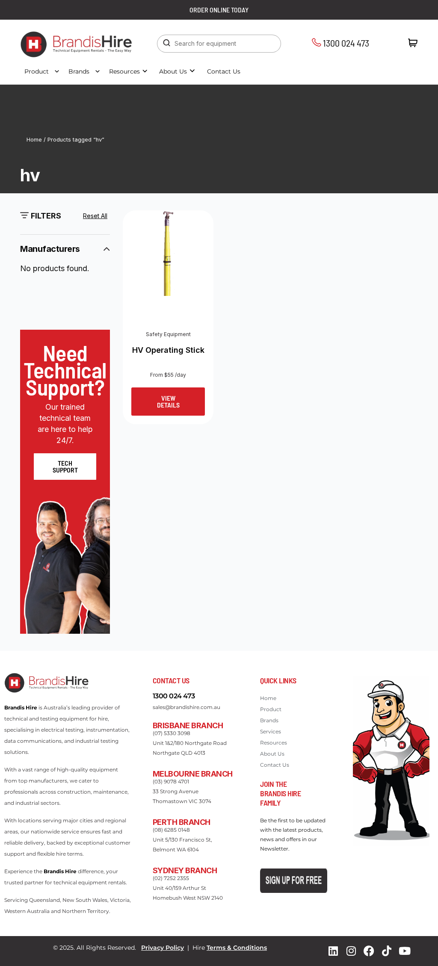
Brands (78, 71)
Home (34, 139)
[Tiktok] (386, 951)
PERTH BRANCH (181, 822)
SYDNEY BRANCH (185, 870)
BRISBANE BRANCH (188, 725)
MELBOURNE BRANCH (193, 773)
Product (36, 71)
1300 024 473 (345, 42)
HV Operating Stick (168, 350)
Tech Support (65, 466)
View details (168, 401)
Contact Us (223, 71)
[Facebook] (368, 951)
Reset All (95, 215)
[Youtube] (404, 951)
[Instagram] (351, 951)
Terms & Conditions (237, 947)
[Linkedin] (333, 951)
